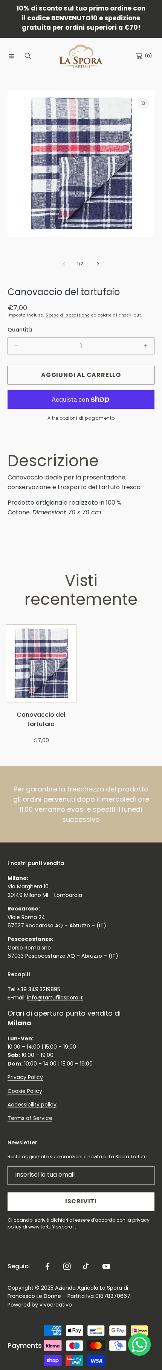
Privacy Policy (25, 1077)
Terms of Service (30, 1118)
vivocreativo (56, 1304)
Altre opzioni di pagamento (81, 418)
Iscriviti (81, 1201)
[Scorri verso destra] (97, 263)
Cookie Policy (25, 1091)
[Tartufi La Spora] (81, 56)
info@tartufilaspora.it (55, 997)
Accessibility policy (32, 1104)
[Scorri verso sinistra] (64, 263)
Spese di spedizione (68, 315)
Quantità (20, 329)
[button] (11, 56)
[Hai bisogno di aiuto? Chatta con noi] (139, 1346)
